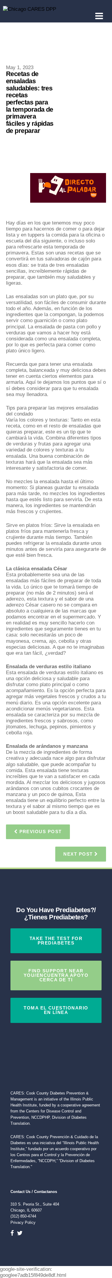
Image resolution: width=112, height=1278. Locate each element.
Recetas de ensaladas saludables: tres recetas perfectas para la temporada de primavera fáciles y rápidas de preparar (29, 102)
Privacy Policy (23, 1222)
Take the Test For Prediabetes (56, 940)
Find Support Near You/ (56, 975)
